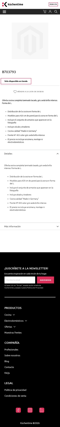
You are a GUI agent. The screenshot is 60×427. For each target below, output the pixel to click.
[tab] (30, 153)
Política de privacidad (15, 390)
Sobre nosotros (12, 355)
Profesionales (11, 349)
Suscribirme (45, 280)
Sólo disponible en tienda (15, 81)
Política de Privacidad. (35, 288)
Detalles (8, 153)
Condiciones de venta (15, 396)
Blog (6, 361)
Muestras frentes (13, 332)
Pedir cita (53, 4)
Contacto (9, 367)
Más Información (12, 226)
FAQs (7, 373)
